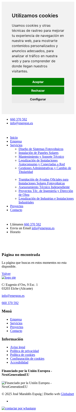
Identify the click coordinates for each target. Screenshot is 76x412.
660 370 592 (18, 119)
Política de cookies (22, 355)
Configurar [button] (38, 99)
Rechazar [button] (38, 90)
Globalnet (67, 394)
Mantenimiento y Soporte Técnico (41, 156)
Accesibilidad (19, 362)
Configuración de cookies (27, 358)
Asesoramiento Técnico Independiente (44, 187)
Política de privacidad (24, 351)
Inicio (14, 137)
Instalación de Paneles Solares (38, 153)
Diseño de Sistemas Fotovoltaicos (41, 149)
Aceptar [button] (38, 82)
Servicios (16, 145)
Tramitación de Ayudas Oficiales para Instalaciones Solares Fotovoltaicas (43, 181)
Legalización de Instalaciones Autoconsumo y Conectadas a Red (42, 162)
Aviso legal (17, 347)
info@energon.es (21, 123)
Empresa (16, 141)
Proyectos (16, 206)
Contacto (16, 210)
